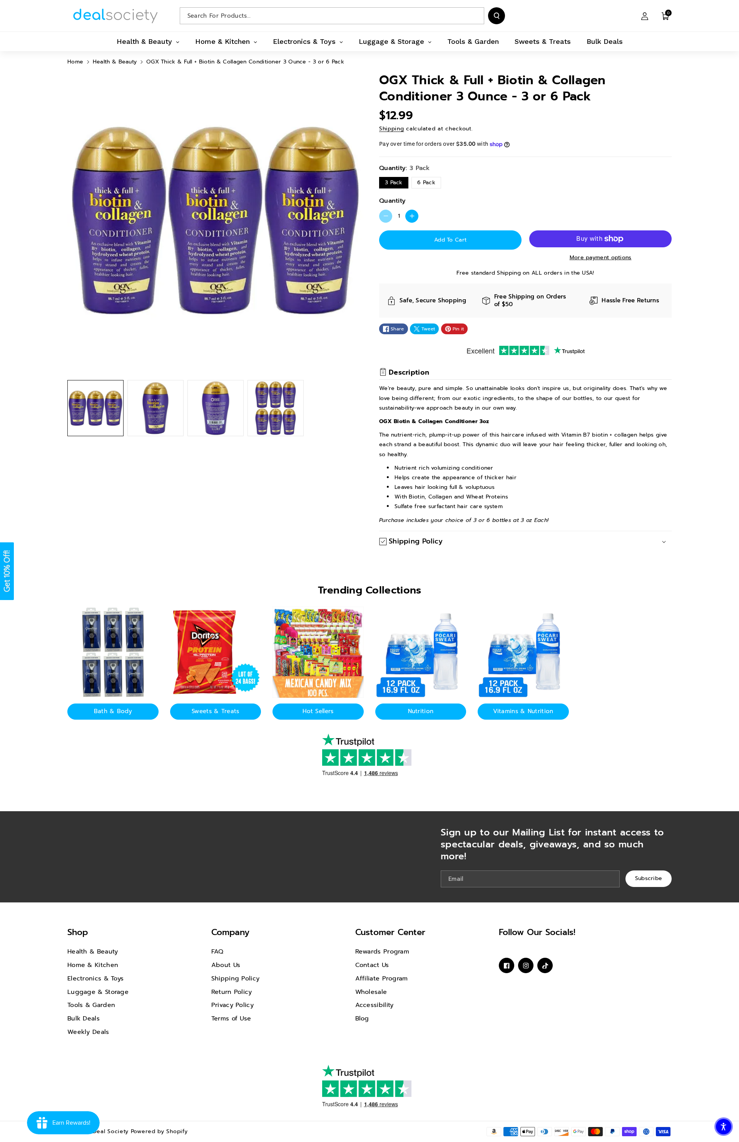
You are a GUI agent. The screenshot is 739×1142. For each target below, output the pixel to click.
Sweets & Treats (215, 711)
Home (75, 62)
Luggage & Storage (98, 992)
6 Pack (426, 182)
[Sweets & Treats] (215, 652)
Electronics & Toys (95, 978)
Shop (77, 932)
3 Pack (394, 182)
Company (230, 932)
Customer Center (390, 932)
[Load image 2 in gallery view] (155, 408)
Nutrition (421, 711)
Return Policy (231, 992)
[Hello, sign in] (644, 15)
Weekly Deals (88, 1032)
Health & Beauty (115, 62)
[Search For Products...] (496, 15)
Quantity (392, 200)
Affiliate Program (381, 978)
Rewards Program (382, 951)
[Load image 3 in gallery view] (215, 408)
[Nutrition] (420, 652)
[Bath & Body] (113, 652)
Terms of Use (231, 1018)
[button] (665, 15)
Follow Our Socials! (537, 932)
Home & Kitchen (92, 965)
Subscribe (648, 878)
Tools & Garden (91, 1005)
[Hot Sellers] (318, 652)
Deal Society (111, 1131)
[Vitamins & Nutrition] (523, 652)
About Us (225, 965)
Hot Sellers (318, 711)
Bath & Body (113, 711)
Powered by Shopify (159, 1131)
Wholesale (371, 992)
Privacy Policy (232, 1005)
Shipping (391, 129)
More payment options (601, 257)
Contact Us (372, 965)
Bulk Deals (83, 1018)
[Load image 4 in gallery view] (275, 408)
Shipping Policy (235, 978)
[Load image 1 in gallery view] (95, 408)
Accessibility (374, 1005)
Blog (362, 1018)
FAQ (217, 951)
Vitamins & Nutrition (523, 711)
